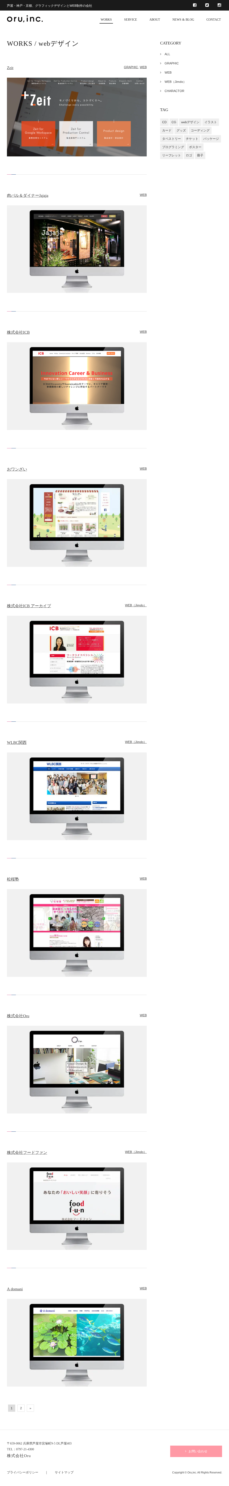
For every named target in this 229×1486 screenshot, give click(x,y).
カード (167, 130)
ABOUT (154, 19)
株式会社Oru (18, 1015)
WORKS (106, 19)
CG (174, 122)
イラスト (210, 122)
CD (164, 122)
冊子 (200, 155)
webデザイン (190, 122)
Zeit (10, 68)
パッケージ (211, 138)
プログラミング (173, 147)
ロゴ (189, 155)
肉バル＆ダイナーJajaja (27, 195)
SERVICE (130, 19)
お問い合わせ (198, 1451)
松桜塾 (13, 879)
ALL (167, 54)
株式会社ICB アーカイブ (29, 606)
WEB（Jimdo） (136, 605)
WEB (143, 67)
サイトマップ (64, 1472)
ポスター (195, 147)
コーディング (200, 130)
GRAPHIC (131, 67)
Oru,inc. (192, 1472)
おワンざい (17, 469)
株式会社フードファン (27, 1152)
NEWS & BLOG (183, 19)
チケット (192, 138)
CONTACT (213, 19)
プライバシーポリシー (22, 1472)
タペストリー (171, 138)
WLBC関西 (17, 742)
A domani (15, 1289)
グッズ (181, 130)
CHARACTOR (174, 91)
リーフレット (171, 155)
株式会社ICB (18, 332)
